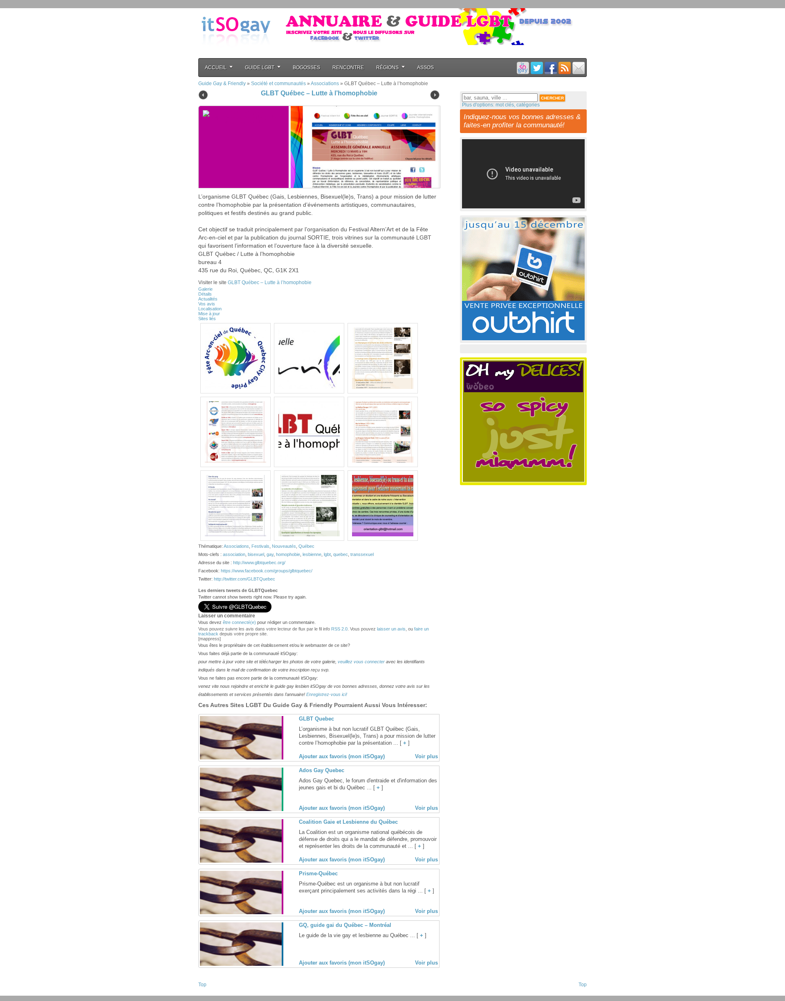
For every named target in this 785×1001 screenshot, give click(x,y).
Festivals (260, 546)
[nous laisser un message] (578, 68)
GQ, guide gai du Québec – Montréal (345, 925)
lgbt (327, 554)
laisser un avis (391, 628)
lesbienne (312, 554)
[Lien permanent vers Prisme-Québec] (241, 912)
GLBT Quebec (316, 719)
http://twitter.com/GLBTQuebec (244, 578)
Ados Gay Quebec (321, 770)
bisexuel (256, 554)
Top (202, 984)
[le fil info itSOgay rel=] (564, 68)
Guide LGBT (259, 67)
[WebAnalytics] (214, 993)
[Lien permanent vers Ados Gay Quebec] (241, 809)
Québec (306, 546)
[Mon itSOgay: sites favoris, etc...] (523, 68)
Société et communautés (278, 83)
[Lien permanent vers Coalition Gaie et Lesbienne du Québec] (241, 861)
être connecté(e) (239, 622)
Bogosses (306, 67)
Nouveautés (284, 546)
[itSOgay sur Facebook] (551, 68)
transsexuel (362, 554)
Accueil (216, 67)
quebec (340, 554)
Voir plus (426, 756)
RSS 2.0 (339, 628)
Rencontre (348, 67)
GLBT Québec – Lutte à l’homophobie (319, 93)
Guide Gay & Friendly (222, 83)
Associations (325, 83)
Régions (387, 67)
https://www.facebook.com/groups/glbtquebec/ (266, 570)
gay (270, 554)
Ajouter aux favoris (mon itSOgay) (342, 756)
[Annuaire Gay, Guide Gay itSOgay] (235, 53)
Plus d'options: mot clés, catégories (501, 105)
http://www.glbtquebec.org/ (259, 562)
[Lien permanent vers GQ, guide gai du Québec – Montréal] (241, 964)
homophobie (288, 554)
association (234, 554)
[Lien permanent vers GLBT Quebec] (241, 757)
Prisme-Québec (318, 873)
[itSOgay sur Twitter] (537, 68)
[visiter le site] (362, 147)
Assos (425, 67)
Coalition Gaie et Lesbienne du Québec (348, 822)
